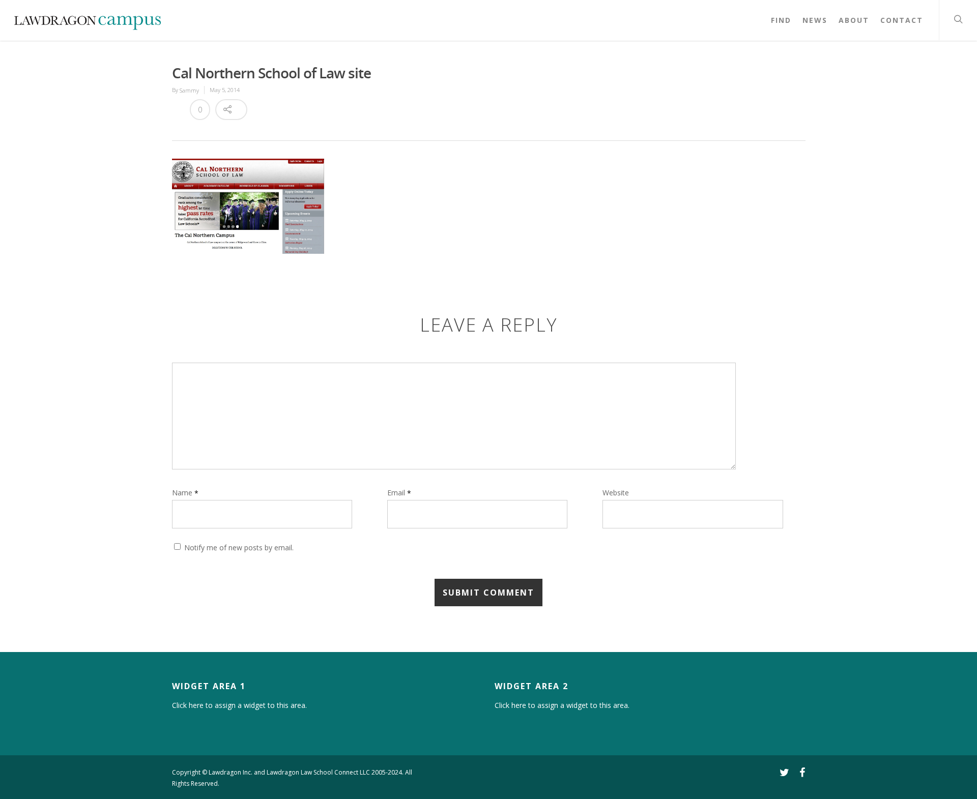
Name (185, 492)
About (854, 20)
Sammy (189, 90)
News (814, 20)
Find (781, 20)
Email (399, 492)
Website (615, 493)
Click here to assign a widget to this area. (239, 705)
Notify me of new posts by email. (239, 548)
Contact (901, 20)
